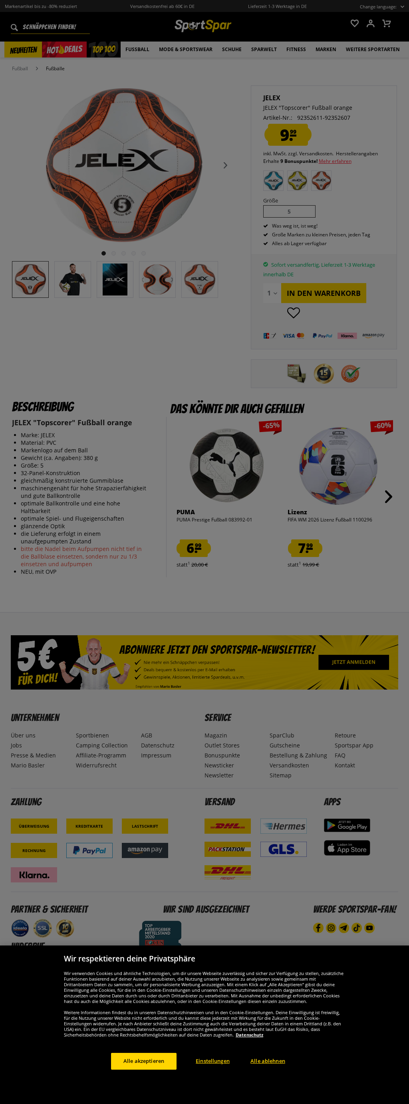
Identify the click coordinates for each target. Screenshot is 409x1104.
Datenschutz (249, 1035)
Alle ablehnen (267, 1060)
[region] (204, 1024)
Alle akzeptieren (143, 1060)
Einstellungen (213, 1060)
